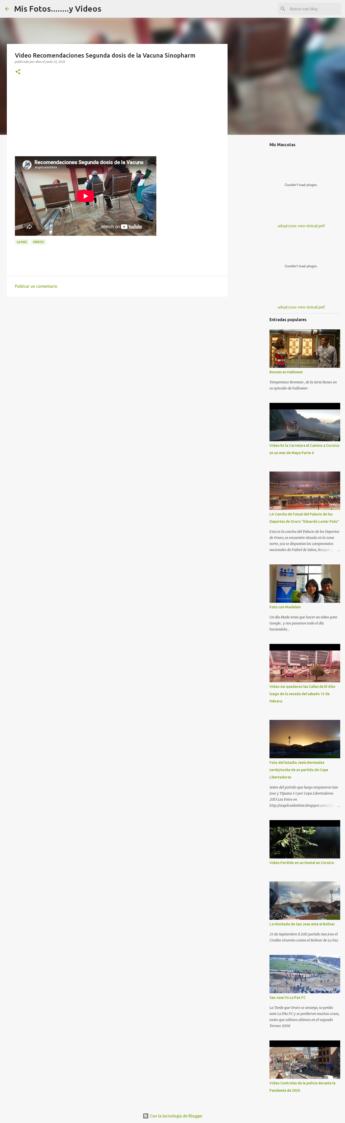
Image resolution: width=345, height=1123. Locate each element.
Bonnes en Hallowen (286, 372)
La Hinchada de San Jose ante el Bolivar (302, 924)
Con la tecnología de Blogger (176, 1116)
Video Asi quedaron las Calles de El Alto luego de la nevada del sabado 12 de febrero (302, 694)
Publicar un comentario (36, 286)
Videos (38, 242)
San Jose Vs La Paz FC (287, 998)
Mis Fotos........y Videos (57, 8)
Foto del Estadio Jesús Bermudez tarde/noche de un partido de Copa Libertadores (298, 770)
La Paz (22, 242)
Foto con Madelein (285, 607)
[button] (18, 72)
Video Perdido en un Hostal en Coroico (301, 863)
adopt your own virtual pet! (301, 226)
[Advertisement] (117, 121)
